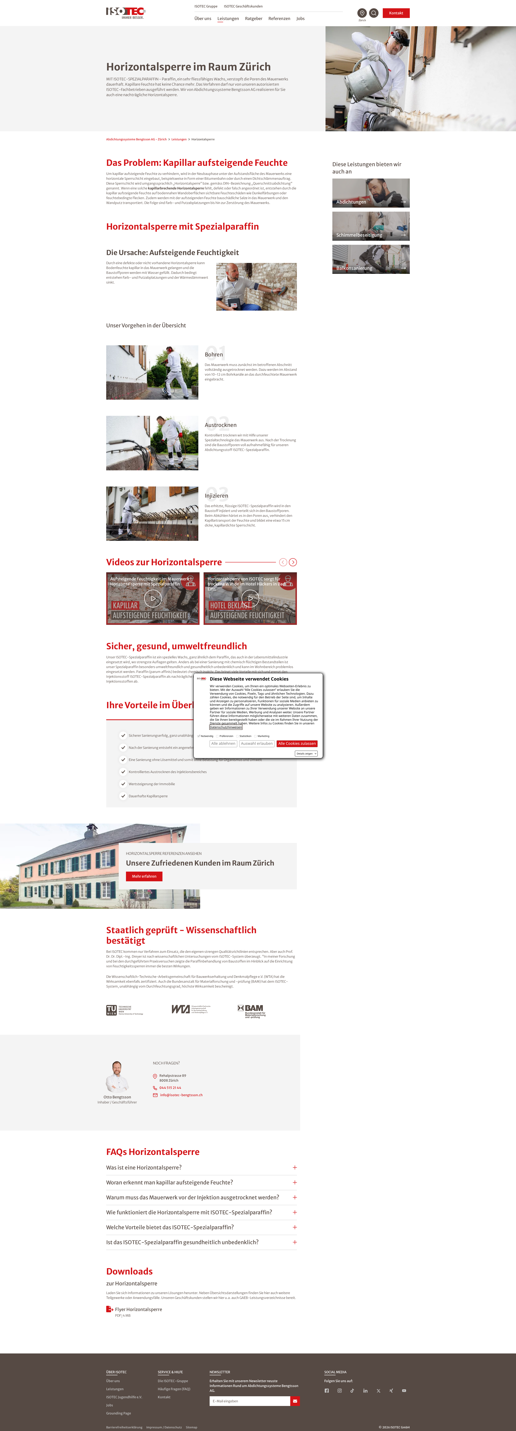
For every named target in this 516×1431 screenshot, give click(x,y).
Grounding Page (118, 1413)
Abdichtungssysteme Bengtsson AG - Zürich (136, 139)
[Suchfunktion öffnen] (374, 13)
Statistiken (246, 736)
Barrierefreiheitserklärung (124, 1427)
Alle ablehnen (223, 743)
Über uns (113, 1381)
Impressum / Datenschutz (164, 1427)
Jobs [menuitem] (300, 18)
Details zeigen (305, 753)
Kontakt (396, 13)
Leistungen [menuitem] (228, 18)
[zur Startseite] (126, 13)
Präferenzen (226, 736)
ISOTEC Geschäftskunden (243, 6)
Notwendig (207, 736)
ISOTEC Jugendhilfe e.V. (124, 1397)
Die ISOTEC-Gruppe (173, 1381)
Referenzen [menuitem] (279, 18)
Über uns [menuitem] (203, 18)
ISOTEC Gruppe (206, 6)
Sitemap (191, 1427)
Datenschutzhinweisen (226, 727)
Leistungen (179, 139)
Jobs (109, 1405)
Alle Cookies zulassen (297, 743)
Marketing (263, 736)
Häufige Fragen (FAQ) (174, 1389)
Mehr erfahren (144, 876)
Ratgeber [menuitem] (253, 18)
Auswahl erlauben (257, 743)
